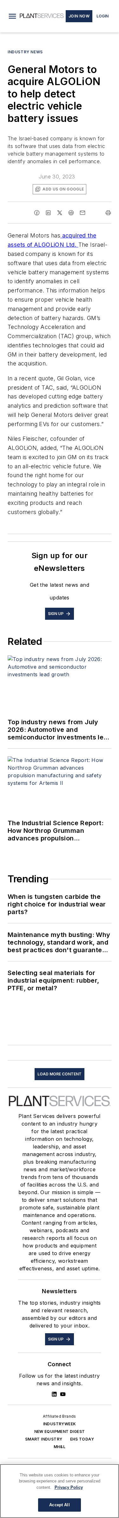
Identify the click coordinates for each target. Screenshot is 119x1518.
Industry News (25, 52)
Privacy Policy (69, 1487)
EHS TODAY (82, 1439)
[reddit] (71, 213)
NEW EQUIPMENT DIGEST (59, 1431)
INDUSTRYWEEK (59, 1423)
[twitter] (59, 213)
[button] (12, 16)
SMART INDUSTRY (44, 1439)
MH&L (60, 1446)
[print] (108, 213)
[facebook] (37, 213)
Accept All (59, 1504)
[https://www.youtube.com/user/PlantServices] (63, 1394)
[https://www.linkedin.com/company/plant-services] (54, 1394)
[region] (59, 1491)
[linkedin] (48, 213)
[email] (82, 213)
